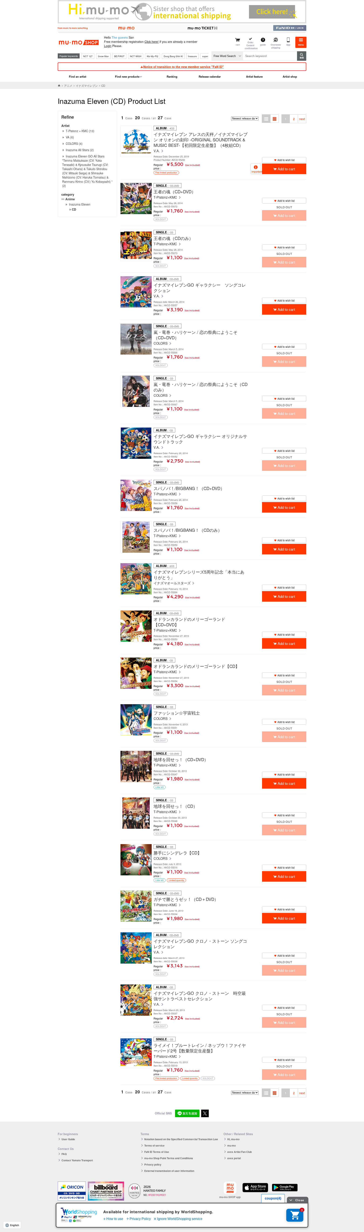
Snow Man (103, 56)
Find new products (127, 76)
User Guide (68, 1139)
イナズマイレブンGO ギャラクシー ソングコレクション (200, 287)
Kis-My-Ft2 (152, 56)
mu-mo (231, 1145)
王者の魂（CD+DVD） (175, 191)
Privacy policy (152, 1164)
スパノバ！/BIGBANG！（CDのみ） (188, 530)
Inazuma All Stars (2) (80, 150)
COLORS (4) (74, 143)
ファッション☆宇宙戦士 (177, 713)
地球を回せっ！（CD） (175, 806)
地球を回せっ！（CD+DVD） (181, 759)
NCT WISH (135, 56)
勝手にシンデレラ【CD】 (178, 853)
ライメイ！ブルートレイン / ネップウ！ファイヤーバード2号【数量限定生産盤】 (200, 1047)
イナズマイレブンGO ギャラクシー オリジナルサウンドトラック (200, 438)
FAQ (64, 1154)
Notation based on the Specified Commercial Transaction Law (181, 1139)
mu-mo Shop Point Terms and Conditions (168, 1158)
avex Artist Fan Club (239, 1152)
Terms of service (154, 1145)
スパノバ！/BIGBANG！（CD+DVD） (189, 488)
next (302, 119)
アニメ (68, 86)
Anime (70, 199)
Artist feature (254, 76)
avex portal (234, 1158)
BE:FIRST (119, 56)
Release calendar (210, 76)
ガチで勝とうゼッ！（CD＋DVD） (186, 899)
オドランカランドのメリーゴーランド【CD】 (197, 666)
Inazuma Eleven (79, 204)
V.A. (157, 151)
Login (107, 46)
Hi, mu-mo (233, 1139)
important (256, 171)
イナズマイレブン (87, 86)
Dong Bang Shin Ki (173, 56)
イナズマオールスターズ (172, 583)
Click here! (152, 41)
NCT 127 (87, 56)
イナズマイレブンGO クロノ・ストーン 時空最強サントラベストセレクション (200, 995)
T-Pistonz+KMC (166, 197)
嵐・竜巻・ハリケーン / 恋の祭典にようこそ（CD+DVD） (195, 334)
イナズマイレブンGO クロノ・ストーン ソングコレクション (200, 943)
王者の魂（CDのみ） (173, 238)
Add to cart (286, 168)
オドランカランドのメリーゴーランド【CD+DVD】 (189, 621)
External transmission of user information (169, 1171)
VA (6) (70, 137)
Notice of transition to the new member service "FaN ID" (183, 67)
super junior (208, 56)
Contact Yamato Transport (77, 1160)
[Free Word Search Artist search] (227, 56)
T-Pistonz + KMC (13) (80, 131)
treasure (192, 56)
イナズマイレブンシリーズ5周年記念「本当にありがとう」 (199, 574)
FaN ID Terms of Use (156, 1152)
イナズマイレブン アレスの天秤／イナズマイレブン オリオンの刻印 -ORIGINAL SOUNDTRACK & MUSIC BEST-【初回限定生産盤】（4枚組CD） (201, 139)
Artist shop (290, 76)
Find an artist (77, 76)
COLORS (161, 343)
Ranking (172, 76)
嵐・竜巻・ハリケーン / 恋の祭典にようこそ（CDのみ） (201, 387)
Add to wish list (285, 160)
